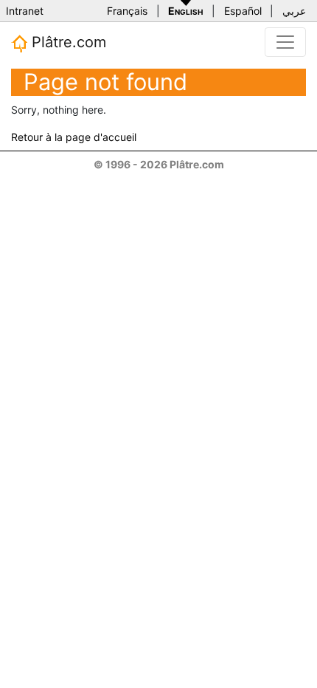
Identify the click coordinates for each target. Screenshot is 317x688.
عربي (294, 10)
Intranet (24, 10)
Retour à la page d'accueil (73, 137)
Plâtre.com (66, 42)
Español (243, 10)
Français (127, 10)
